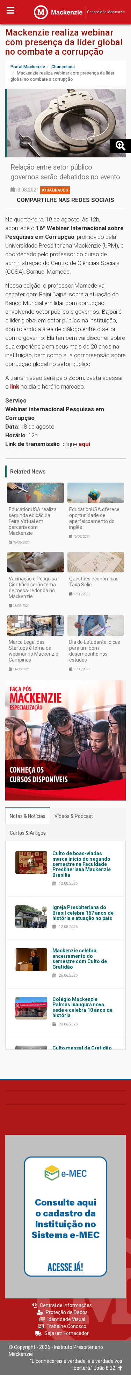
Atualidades (55, 190)
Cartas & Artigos (28, 833)
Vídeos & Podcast (73, 816)
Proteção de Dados (67, 1312)
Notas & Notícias (27, 816)
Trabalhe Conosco (66, 1326)
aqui (84, 443)
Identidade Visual (66, 1319)
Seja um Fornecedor (66, 1333)
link (15, 386)
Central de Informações (66, 1305)
